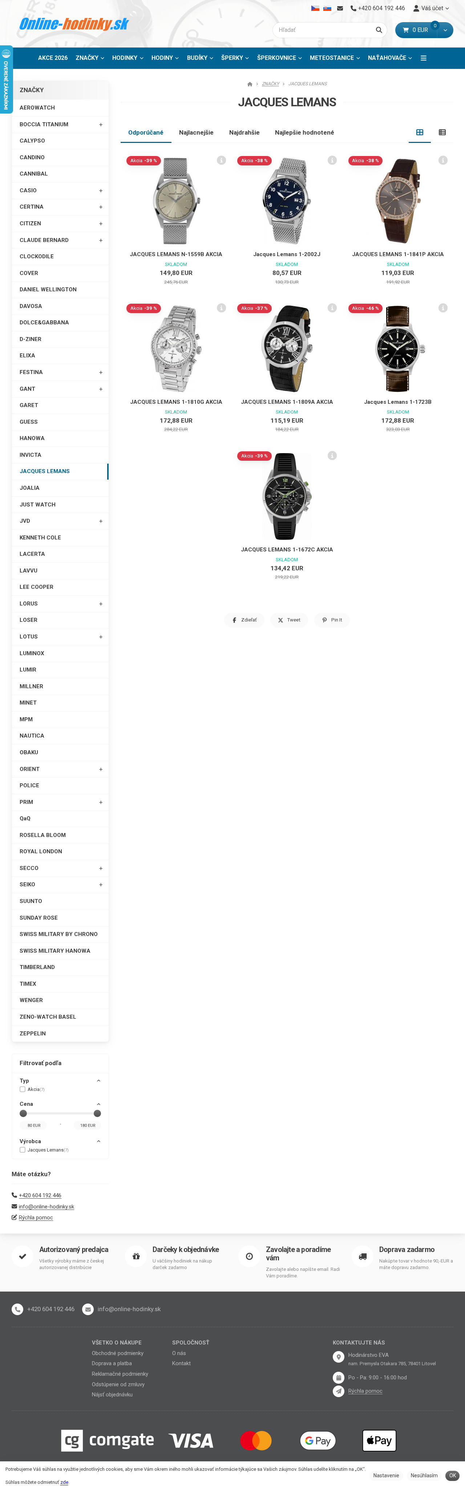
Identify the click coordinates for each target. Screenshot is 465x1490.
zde (64, 1482)
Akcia (36, 1089)
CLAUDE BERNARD (44, 240)
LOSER (28, 620)
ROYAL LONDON (41, 851)
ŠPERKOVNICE (276, 57)
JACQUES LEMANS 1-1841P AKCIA (398, 254)
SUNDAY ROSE (39, 918)
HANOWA (32, 438)
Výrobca (30, 1141)
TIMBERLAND (37, 967)
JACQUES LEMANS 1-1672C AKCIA (287, 549)
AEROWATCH (37, 107)
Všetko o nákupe (117, 1342)
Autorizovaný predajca (73, 1249)
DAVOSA (31, 306)
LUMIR (28, 669)
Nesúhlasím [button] (424, 1475)
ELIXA (27, 355)
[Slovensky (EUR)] (327, 8)
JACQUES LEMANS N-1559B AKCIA (176, 254)
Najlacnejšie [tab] (196, 132)
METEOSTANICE (332, 57)
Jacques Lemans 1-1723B (398, 402)
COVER (29, 273)
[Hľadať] (379, 30)
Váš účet (432, 8)
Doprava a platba (112, 1363)
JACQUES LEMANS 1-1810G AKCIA (176, 402)
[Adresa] (338, 1357)
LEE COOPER (36, 587)
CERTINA (32, 207)
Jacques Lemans (48, 1150)
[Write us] (338, 1391)
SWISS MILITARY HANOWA (55, 951)
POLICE (29, 785)
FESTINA (31, 372)
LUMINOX (32, 653)
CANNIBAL (34, 174)
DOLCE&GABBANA (44, 322)
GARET (29, 405)
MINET (28, 702)
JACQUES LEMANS (45, 471)
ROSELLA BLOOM (43, 835)
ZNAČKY (87, 57)
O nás (179, 1353)
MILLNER (31, 686)
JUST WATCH (38, 504)
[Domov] (75, 24)
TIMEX (28, 984)
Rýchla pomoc (36, 1217)
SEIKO (27, 884)
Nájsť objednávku (112, 1394)
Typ (24, 1081)
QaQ (25, 818)
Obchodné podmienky (117, 1353)
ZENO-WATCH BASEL (48, 1017)
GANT (27, 389)
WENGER (31, 1000)
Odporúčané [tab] (145, 132)
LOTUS (29, 636)
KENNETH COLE (40, 537)
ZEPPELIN (33, 1033)
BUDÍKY (197, 57)
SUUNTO (31, 901)
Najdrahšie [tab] (244, 132)
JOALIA (30, 488)
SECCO (29, 868)
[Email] (340, 8)
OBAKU (29, 752)
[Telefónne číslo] (17, 1309)
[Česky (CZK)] (316, 8)
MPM (26, 719)
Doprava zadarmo (406, 1249)
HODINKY (124, 57)
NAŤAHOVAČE (387, 57)
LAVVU (28, 570)
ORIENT (30, 769)
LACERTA (32, 554)
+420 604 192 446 (40, 1195)
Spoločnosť (190, 1342)
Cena (26, 1104)
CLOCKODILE (37, 256)
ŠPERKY (232, 57)
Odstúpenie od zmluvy (118, 1384)
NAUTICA (32, 735)
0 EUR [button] (425, 30)
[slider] (23, 1113)
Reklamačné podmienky (120, 1374)
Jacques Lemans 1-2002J (286, 254)
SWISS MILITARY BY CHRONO (59, 934)
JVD (25, 521)
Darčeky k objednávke (186, 1249)
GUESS (29, 422)
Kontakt (181, 1363)
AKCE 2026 (53, 57)
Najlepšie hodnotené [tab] (304, 132)
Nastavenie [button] (386, 1475)
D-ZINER (30, 339)
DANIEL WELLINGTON (48, 289)
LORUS (29, 603)
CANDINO (32, 157)
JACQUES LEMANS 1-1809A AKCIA (287, 402)
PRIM (26, 802)
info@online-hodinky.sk (46, 1206)
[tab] (420, 132)
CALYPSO (32, 140)
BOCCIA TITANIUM (44, 124)
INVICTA (30, 455)
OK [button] (452, 1475)
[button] (445, 30)
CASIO (28, 190)
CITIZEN (30, 223)
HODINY (162, 57)
